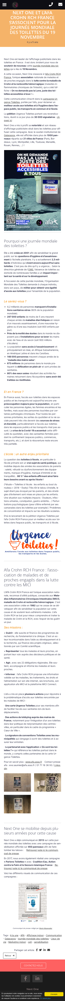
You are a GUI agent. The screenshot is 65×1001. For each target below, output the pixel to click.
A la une (14, 935)
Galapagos (9, 135)
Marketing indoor (17, 942)
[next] (53, 907)
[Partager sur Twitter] (41, 950)
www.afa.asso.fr (33, 761)
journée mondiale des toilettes (33, 938)
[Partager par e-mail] (49, 950)
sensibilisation (41, 942)
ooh (30, 942)
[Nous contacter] (60, 5)
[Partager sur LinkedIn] (45, 950)
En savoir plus (45, 998)
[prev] (12, 907)
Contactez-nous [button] (33, 965)
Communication (54, 935)
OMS (30, 269)
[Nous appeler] (51, 5)
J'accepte (53, 994)
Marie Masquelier (45, 928)
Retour (8, 955)
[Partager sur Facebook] (37, 950)
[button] (25, 978)
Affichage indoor (35, 935)
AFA (22, 935)
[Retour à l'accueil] (16, 5)
